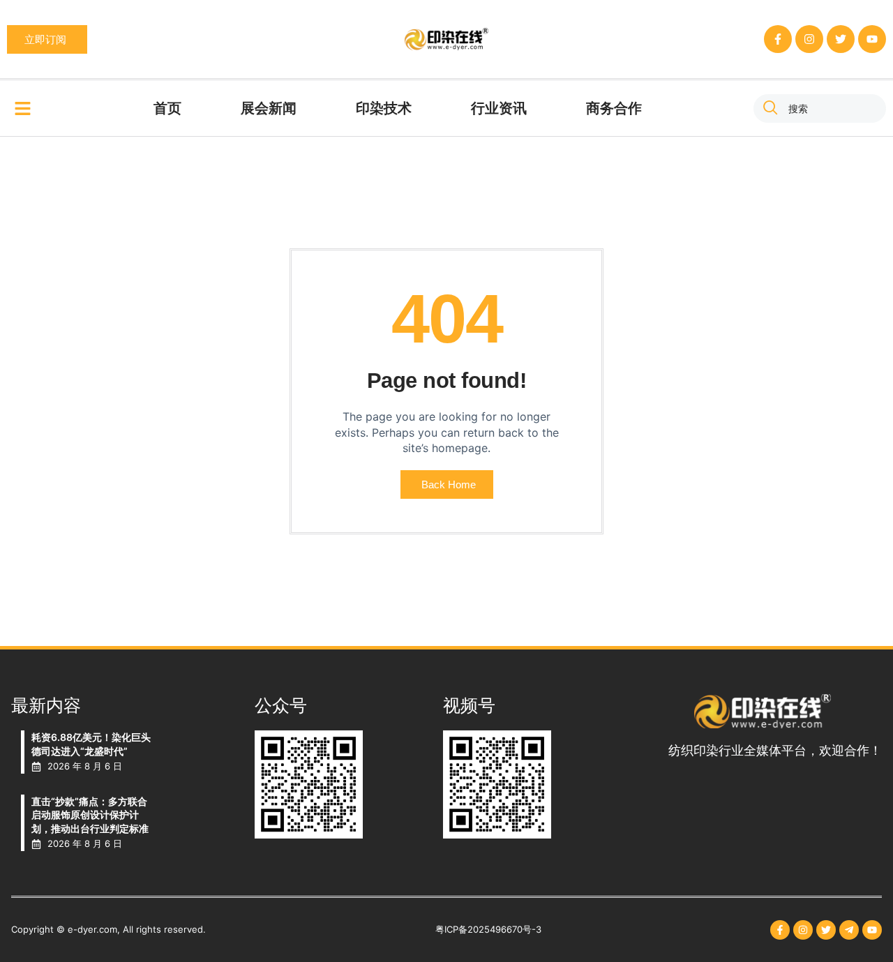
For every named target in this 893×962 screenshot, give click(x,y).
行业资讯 (499, 108)
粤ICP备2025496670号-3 (488, 929)
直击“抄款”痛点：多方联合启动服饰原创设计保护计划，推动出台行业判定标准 (90, 814)
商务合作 (614, 108)
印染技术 (384, 108)
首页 (167, 108)
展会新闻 (269, 108)
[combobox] (819, 108)
